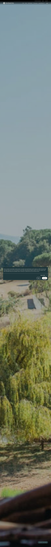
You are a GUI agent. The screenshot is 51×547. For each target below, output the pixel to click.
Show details (43, 275)
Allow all (44, 278)
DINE (26, 3)
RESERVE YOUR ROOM (43, 542)
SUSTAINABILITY (41, 3)
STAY (23, 3)
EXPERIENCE (30, 3)
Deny (38, 278)
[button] (47, 3)
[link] (8, 3)
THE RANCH (35, 3)
